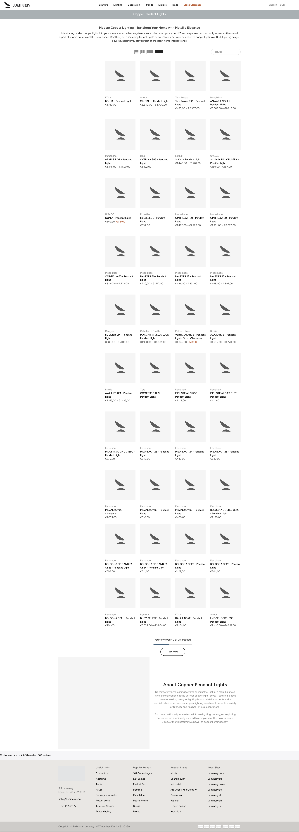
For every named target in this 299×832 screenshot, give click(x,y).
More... (136, 811)
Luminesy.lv (214, 806)
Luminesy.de (215, 789)
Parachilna (216, 97)
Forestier (145, 214)
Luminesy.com (216, 773)
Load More (173, 651)
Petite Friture (182, 331)
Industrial (176, 784)
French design (178, 806)
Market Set (139, 784)
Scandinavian (178, 778)
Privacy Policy (103, 811)
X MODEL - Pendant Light (154, 101)
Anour (143, 97)
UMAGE (214, 155)
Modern (175, 773)
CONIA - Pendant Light (118, 217)
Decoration (134, 4)
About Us (101, 778)
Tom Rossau (181, 97)
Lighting (117, 4)
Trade (175, 4)
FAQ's (99, 789)
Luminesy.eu (215, 778)
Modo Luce (181, 214)
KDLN (108, 97)
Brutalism (176, 811)
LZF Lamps (139, 778)
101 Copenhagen (142, 773)
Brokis (213, 331)
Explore (162, 4)
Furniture (103, 4)
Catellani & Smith (150, 331)
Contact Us (102, 773)
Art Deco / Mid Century (184, 789)
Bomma (144, 614)
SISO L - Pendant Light (187, 159)
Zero (142, 389)
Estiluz (179, 155)
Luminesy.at (214, 795)
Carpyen (109, 331)
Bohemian (176, 795)
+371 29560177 (67, 806)
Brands (149, 4)
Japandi (175, 800)
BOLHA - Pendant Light (118, 101)
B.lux (142, 155)
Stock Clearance (192, 4)
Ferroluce (180, 389)
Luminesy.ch (215, 800)
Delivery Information (107, 795)
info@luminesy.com (70, 799)
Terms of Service (105, 806)
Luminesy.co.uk (216, 784)
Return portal (103, 800)
